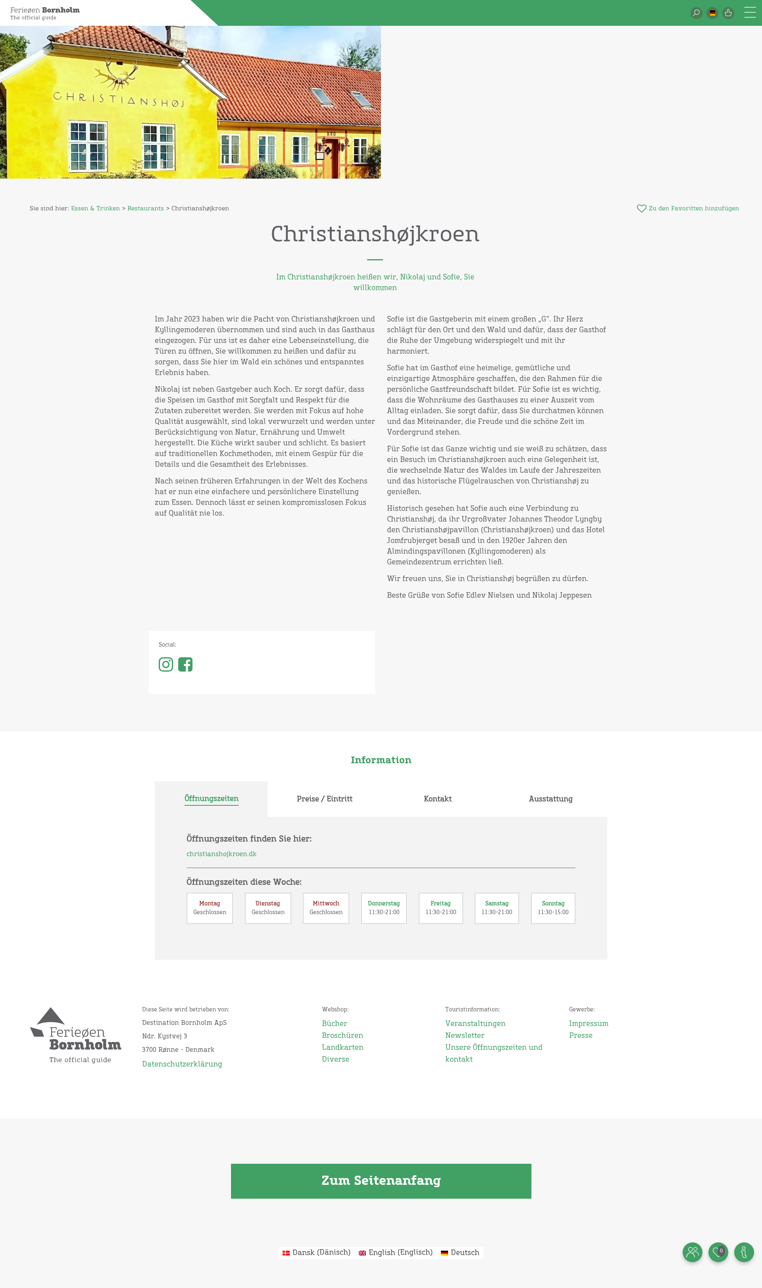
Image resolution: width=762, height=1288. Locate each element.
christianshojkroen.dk (222, 854)
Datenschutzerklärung (182, 1064)
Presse (581, 1036)
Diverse (335, 1059)
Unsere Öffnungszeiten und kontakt (494, 1053)
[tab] (211, 799)
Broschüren (342, 1036)
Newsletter (465, 1036)
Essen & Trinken (95, 209)
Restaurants (145, 209)
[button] (712, 13)
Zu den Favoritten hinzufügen (694, 209)
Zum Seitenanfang (381, 1181)
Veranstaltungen (475, 1024)
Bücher (334, 1024)
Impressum (588, 1024)
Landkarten (343, 1047)
